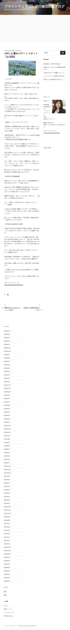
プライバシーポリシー (10, 626)
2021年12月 (7, 506)
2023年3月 (7, 456)
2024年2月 (7, 419)
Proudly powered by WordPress (27, 626)
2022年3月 (7, 496)
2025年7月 (7, 361)
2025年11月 (7, 348)
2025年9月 (7, 354)
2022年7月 (7, 483)
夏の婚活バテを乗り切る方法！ (52, 64)
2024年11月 (7, 388)
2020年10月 (7, 554)
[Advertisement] (35, 28)
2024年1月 (7, 422)
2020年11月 (7, 550)
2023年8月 (7, 439)
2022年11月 (7, 469)
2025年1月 (7, 381)
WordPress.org (8, 616)
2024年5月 (7, 408)
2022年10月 (7, 473)
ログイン (6, 605)
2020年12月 (7, 547)
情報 (5, 595)
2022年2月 (7, 500)
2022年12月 (7, 466)
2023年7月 (7, 442)
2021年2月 (7, 540)
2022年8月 (7, 479)
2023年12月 (7, 425)
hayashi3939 (18, 50)
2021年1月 (7, 544)
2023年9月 (7, 435)
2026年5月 (7, 334)
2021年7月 (7, 523)
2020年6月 (7, 567)
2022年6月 (7, 486)
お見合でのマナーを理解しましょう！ (54, 72)
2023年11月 (7, 429)
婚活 (8, 294)
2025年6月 (7, 365)
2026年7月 (7, 331)
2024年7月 (7, 402)
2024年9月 (7, 395)
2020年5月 (7, 571)
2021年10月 (7, 513)
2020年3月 (7, 577)
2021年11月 (7, 510)
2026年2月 (7, 341)
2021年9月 (7, 517)
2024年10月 (7, 392)
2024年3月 (7, 415)
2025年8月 (7, 358)
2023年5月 (7, 449)
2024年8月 (7, 398)
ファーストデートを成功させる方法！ (54, 76)
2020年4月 (7, 574)
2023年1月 (7, 463)
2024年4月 (7, 412)
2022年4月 (7, 493)
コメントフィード (9, 612)
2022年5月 (7, 490)
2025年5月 (7, 368)
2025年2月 (7, 378)
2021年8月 (7, 520)
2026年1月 (7, 344)
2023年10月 (7, 432)
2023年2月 (7, 459)
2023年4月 (7, 452)
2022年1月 (7, 503)
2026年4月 (7, 337)
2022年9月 (7, 476)
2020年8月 (7, 560)
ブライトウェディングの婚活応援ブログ (34, 6)
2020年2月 (7, 581)
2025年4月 (7, 371)
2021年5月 (7, 530)
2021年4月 (7, 533)
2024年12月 (7, 385)
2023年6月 (7, 446)
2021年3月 (7, 537)
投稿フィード (7, 609)
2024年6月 (7, 405)
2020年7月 (7, 564)
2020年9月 (7, 557)
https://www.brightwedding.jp (13, 285)
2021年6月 (7, 527)
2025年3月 (7, 375)
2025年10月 (7, 351)
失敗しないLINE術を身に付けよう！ (54, 79)
